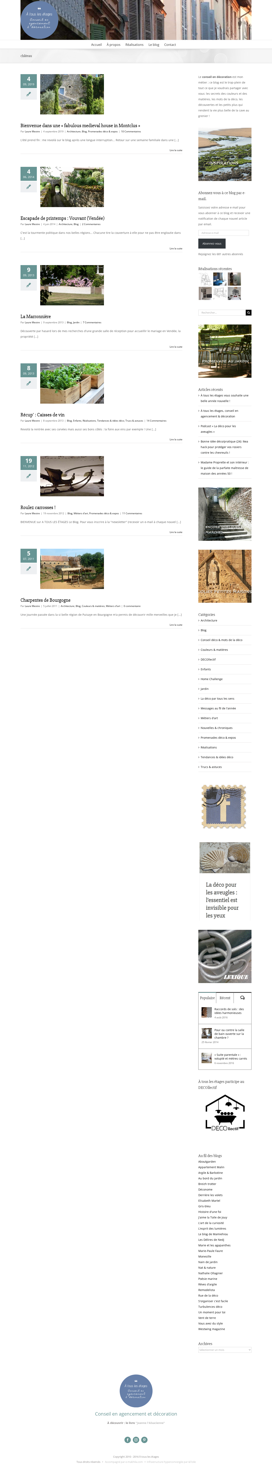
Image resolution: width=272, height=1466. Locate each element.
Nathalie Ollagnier (210, 1273)
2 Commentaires (91, 224)
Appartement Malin (211, 1167)
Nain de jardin (208, 1262)
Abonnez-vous (212, 243)
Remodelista (206, 1290)
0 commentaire (132, 606)
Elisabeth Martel (209, 1200)
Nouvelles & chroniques (217, 728)
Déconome (205, 1189)
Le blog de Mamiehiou (213, 1234)
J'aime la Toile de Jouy (212, 1217)
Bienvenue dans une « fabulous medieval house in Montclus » (80, 126)
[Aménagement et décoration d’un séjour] (220, 293)
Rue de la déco (208, 1295)
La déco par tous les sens (217, 698)
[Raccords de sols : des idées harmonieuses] (207, 1010)
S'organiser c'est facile (213, 1301)
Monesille (204, 1256)
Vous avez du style (210, 1323)
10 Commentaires (131, 131)
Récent (225, 997)
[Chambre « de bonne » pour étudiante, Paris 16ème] (205, 279)
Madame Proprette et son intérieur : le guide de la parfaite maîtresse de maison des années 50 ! (225, 467)
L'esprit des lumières (212, 1228)
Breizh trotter (207, 1184)
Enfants (77, 420)
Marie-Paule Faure (210, 1251)
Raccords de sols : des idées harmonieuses (229, 1011)
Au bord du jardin (210, 1178)
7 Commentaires (92, 322)
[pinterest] (144, 1440)
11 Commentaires (132, 513)
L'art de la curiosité (211, 1223)
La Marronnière (36, 317)
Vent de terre (207, 1318)
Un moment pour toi (211, 1312)
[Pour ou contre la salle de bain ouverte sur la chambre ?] (207, 1031)
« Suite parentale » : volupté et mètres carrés (230, 1056)
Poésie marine (207, 1279)
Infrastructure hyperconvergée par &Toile (171, 1462)
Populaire (207, 997)
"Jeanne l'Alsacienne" (150, 1423)
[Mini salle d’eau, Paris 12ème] (234, 279)
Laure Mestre (32, 131)
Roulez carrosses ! (38, 507)
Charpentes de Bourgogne (45, 600)
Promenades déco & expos (103, 131)
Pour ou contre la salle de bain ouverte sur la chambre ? (229, 1033)
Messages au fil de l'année (218, 708)
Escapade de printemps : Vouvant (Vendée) (63, 218)
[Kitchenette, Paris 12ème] (205, 293)
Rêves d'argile (207, 1284)
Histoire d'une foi (209, 1212)
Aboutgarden (207, 1161)
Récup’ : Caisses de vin (43, 415)
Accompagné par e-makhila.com (123, 1462)
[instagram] (136, 1440)
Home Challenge (212, 679)
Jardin (76, 322)
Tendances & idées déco (110, 420)
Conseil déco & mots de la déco (221, 640)
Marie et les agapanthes (214, 1245)
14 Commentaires (156, 420)
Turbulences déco (210, 1307)
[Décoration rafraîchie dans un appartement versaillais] (220, 279)
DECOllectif (208, 659)
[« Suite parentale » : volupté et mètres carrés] (207, 1055)
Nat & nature (207, 1267)
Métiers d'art (81, 513)
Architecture (74, 131)
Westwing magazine (211, 1329)
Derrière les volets (210, 1195)
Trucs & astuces (134, 420)
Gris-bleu (204, 1206)
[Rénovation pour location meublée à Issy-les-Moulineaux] (234, 293)
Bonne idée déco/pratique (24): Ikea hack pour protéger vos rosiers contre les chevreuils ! (224, 447)
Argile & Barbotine (210, 1173)
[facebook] (127, 1440)
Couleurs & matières (93, 606)
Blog (84, 131)
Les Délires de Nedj (211, 1240)
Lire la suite (176, 150)
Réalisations (89, 420)
